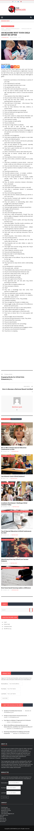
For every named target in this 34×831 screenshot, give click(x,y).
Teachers (27, 567)
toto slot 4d (2, 821)
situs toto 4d (3, 818)
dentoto (2, 816)
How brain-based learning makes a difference (16, 588)
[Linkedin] (9, 66)
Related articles (6, 419)
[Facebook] (2, 66)
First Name (3, 688)
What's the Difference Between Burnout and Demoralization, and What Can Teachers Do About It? (18, 726)
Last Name (3, 693)
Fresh (8, 511)
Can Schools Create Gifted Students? (13, 476)
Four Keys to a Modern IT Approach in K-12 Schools (17, 720)
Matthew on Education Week (13, 705)
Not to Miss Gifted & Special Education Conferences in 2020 (13, 448)
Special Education (19, 424)
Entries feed (7, 624)
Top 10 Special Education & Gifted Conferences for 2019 (16, 532)
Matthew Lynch (5, 37)
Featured (4, 511)
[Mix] (18, 66)
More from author (16, 419)
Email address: (4, 683)
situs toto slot (3, 820)
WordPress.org (7, 628)
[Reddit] (15, 66)
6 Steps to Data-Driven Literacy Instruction (15, 715)
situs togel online (4, 815)
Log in (5, 622)
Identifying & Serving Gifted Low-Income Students (14, 560)
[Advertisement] (17, 350)
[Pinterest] (12, 66)
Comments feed (8, 626)
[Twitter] (5, 66)
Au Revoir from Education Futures (13, 710)
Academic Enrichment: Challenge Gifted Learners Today (14, 503)
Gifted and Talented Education (8, 26)
